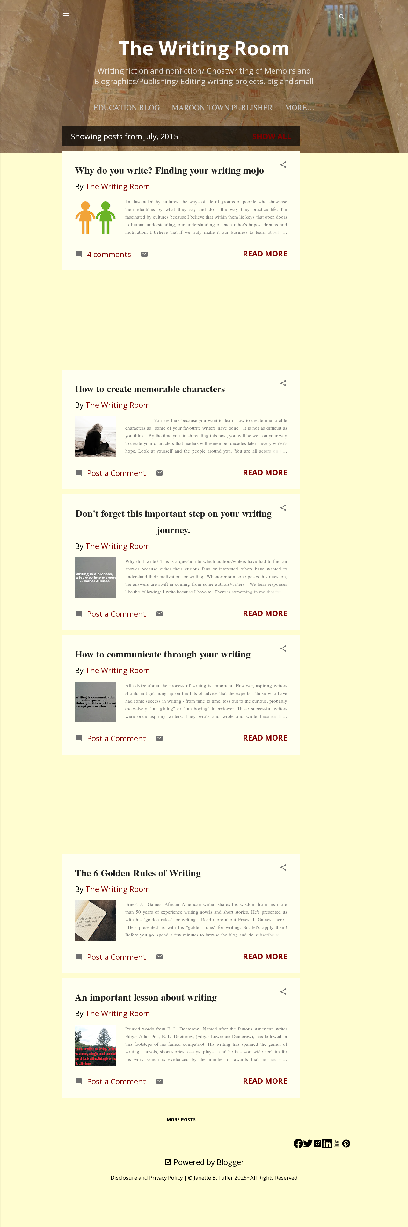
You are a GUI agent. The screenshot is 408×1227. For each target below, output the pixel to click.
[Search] (342, 17)
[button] (283, 165)
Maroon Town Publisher (222, 107)
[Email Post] (144, 255)
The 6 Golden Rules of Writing (138, 872)
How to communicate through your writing (163, 654)
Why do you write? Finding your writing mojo (169, 170)
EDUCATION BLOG (126, 107)
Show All (271, 136)
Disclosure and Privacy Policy (147, 1177)
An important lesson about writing (146, 997)
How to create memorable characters (150, 388)
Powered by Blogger (208, 1162)
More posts (181, 1119)
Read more (265, 253)
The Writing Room (204, 48)
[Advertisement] (325, 221)
